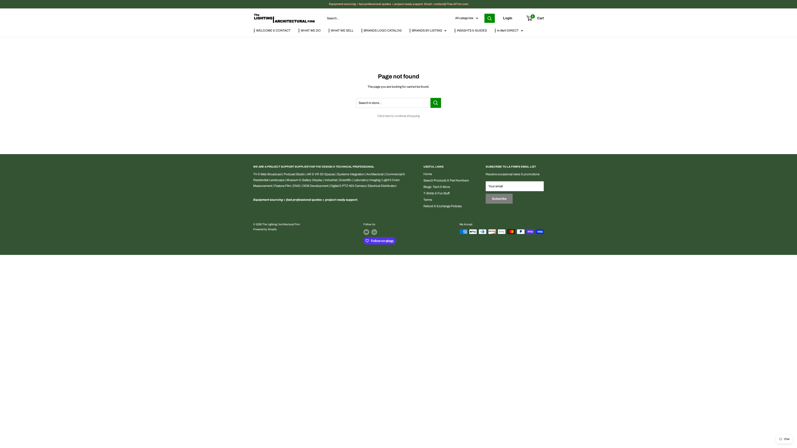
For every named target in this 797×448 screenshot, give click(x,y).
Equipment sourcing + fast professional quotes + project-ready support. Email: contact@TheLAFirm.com (398, 4)
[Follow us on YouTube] (366, 232)
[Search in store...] (435, 103)
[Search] (489, 18)
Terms (427, 199)
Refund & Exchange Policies (442, 206)
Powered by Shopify (265, 229)
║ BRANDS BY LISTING (425, 30)
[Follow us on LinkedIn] (374, 232)
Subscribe (499, 198)
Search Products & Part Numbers (446, 180)
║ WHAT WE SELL (340, 30)
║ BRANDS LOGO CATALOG (381, 30)
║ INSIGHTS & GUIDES (470, 30)
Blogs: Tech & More (436, 187)
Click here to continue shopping (398, 116)
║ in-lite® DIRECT (506, 30)
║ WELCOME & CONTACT (272, 30)
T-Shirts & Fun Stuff (436, 193)
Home (427, 174)
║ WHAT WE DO (309, 30)
